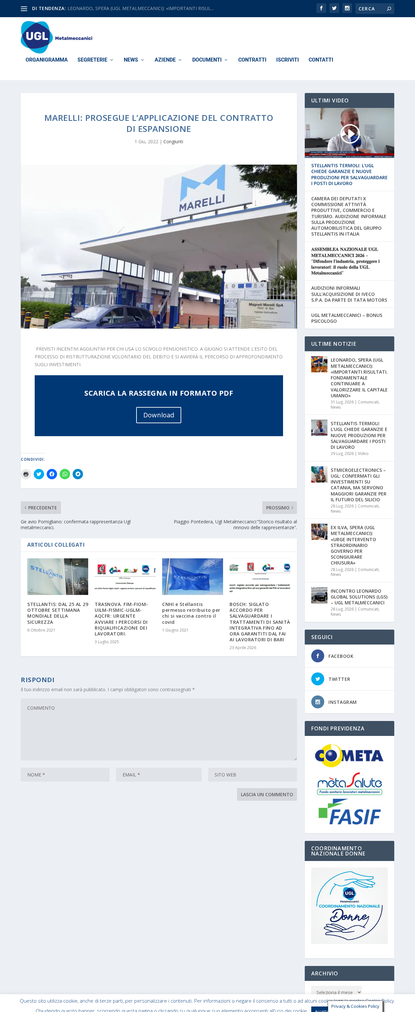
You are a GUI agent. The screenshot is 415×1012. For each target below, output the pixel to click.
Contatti (321, 60)
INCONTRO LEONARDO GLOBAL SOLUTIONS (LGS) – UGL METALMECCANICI (359, 597)
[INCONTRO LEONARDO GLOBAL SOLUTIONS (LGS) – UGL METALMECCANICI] (319, 595)
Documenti (207, 60)
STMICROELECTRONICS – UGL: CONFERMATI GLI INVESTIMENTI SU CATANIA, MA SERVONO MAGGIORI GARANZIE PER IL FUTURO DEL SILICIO (358, 485)
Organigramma (47, 60)
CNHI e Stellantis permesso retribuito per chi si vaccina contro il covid (191, 613)
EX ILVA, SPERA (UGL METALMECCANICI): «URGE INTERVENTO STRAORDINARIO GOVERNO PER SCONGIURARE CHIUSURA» (353, 545)
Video (363, 453)
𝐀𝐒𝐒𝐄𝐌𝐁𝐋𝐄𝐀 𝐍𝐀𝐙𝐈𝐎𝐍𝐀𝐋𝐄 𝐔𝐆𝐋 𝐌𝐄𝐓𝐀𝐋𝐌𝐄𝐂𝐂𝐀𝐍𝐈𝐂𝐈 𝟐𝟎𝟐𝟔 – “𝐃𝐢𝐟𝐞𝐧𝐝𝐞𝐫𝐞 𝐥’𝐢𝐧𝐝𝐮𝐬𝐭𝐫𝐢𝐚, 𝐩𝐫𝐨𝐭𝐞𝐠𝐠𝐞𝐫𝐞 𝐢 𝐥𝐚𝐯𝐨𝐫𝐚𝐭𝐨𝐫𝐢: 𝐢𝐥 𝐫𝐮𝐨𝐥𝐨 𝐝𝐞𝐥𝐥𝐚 (345, 261)
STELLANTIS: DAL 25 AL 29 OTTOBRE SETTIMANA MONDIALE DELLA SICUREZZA (57, 613)
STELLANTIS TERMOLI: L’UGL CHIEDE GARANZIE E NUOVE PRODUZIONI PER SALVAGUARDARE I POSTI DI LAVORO (349, 174)
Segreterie (92, 60)
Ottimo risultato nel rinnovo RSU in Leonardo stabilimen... (127, 8)
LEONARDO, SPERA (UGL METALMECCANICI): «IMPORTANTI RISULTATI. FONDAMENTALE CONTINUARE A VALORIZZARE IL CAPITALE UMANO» (359, 377)
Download (158, 415)
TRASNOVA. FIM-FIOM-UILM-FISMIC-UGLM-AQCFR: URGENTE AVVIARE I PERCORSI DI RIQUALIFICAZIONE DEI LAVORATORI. (121, 619)
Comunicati (368, 402)
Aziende (165, 60)
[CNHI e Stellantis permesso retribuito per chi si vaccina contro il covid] (192, 576)
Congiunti (173, 141)
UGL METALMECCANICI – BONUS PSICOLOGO (346, 318)
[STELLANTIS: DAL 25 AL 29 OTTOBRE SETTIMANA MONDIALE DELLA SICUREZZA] (57, 576)
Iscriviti (287, 60)
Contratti (252, 60)
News (131, 60)
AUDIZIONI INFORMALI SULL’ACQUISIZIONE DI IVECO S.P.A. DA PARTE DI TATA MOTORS (349, 294)
